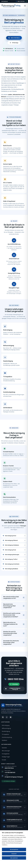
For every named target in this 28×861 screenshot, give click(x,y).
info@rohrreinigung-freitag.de (15, 688)
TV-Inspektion (5, 734)
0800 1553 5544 (15, 38)
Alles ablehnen (14, 858)
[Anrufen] (2, 717)
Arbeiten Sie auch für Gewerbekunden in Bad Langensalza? (10, 633)
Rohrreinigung (5, 725)
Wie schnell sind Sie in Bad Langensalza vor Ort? (11, 597)
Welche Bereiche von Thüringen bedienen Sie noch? (10, 624)
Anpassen (14, 853)
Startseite (4, 747)
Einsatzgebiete (5, 753)
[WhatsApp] (6, 717)
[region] (14, 845)
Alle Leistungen (6, 750)
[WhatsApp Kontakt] (26, 1)
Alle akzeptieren (14, 849)
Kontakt (4, 760)
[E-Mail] (10, 717)
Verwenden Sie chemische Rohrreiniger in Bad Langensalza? (11, 642)
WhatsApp (15, 43)
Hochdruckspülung (7, 737)
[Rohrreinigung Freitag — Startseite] (11, 5)
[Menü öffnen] (25, 6)
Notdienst (4, 740)
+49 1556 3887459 (10, 772)
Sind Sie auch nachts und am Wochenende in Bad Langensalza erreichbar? (11, 614)
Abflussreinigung (6, 728)
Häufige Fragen (6, 756)
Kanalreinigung (6, 731)
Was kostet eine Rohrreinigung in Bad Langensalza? (9, 605)
